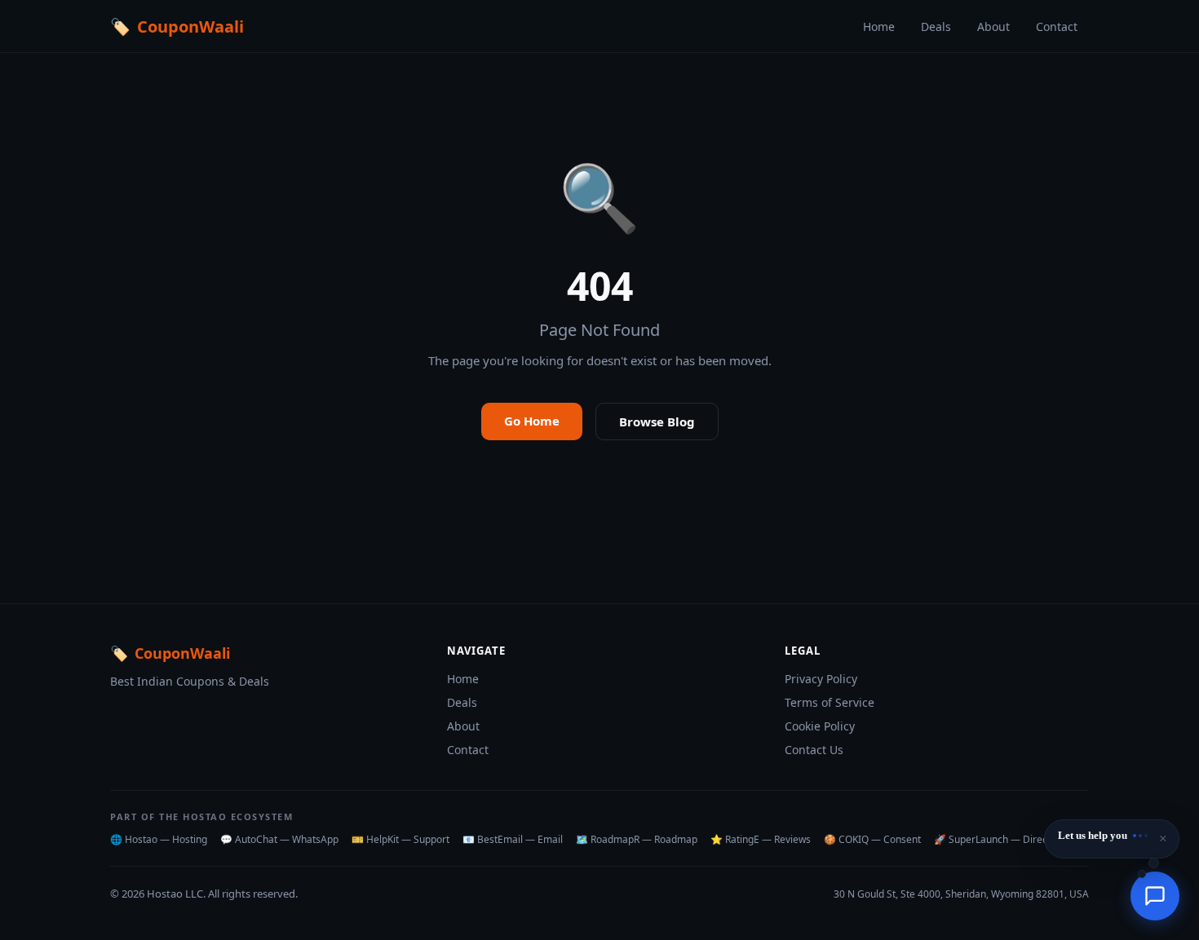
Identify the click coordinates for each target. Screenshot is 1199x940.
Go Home (532, 421)
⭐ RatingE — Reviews (760, 839)
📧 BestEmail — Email (512, 839)
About (993, 26)
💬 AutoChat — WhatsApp (279, 839)
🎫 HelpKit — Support (400, 839)
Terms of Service (829, 702)
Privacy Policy (821, 678)
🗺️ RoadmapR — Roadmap (636, 839)
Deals (936, 26)
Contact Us (814, 749)
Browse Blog (657, 421)
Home (879, 26)
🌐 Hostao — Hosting (158, 839)
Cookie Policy (820, 726)
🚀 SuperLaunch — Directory (999, 839)
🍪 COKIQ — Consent (872, 839)
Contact (1056, 26)
